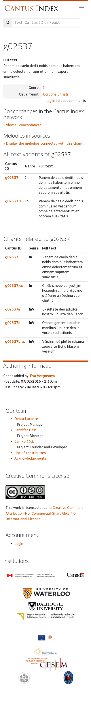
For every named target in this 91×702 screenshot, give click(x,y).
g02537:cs (14, 286)
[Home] (32, 6)
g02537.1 (13, 201)
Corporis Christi (55, 94)
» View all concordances (22, 125)
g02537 (11, 178)
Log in (50, 101)
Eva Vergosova (42, 376)
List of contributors (30, 453)
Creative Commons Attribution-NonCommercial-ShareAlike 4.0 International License (44, 513)
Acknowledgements (30, 458)
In (45, 88)
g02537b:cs (15, 341)
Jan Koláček (24, 441)
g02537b (13, 323)
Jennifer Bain (25, 430)
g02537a (12, 309)
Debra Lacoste (26, 419)
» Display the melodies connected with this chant (43, 143)
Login (18, 544)
